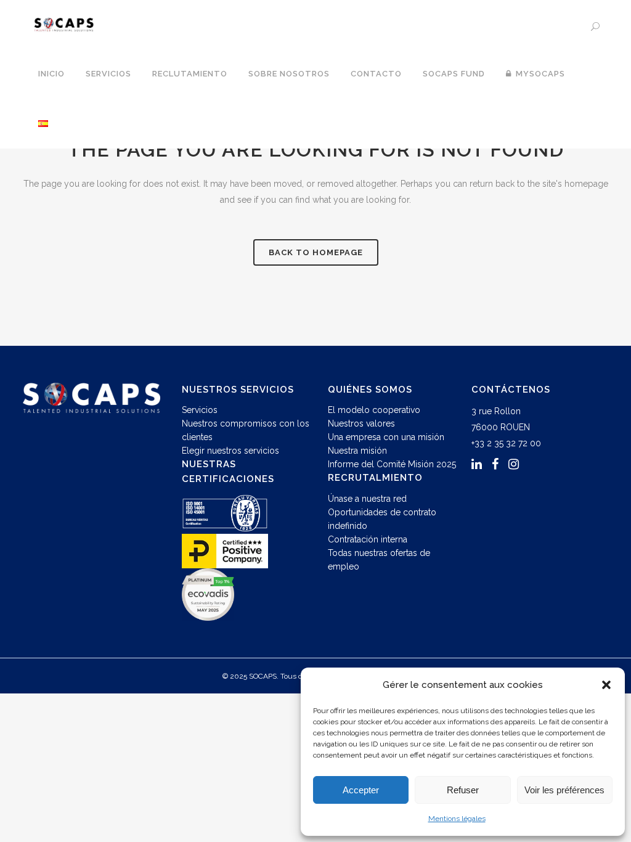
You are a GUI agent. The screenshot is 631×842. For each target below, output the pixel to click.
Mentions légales (457, 818)
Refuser (463, 790)
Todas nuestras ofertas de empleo (379, 559)
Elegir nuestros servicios (230, 451)
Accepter (361, 790)
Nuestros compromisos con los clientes (245, 430)
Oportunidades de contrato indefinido (382, 519)
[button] (606, 685)
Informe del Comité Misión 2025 (392, 464)
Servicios (200, 410)
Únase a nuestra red (367, 499)
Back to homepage (316, 252)
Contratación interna (367, 539)
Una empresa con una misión (386, 437)
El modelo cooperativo (374, 410)
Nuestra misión (357, 451)
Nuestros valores (361, 423)
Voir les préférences (564, 790)
